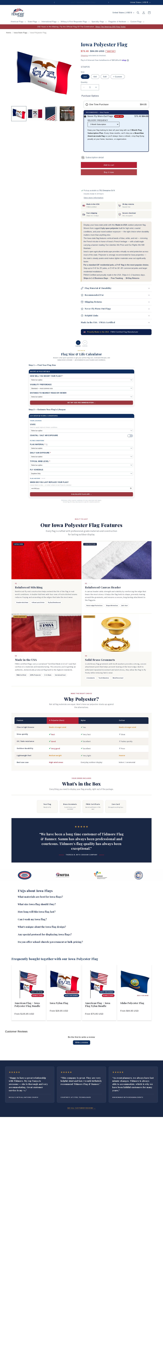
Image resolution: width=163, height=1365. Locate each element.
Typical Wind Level (40, 461)
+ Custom (117, 77)
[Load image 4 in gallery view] (67, 113)
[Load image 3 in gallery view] (51, 113)
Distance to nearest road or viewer (48, 393)
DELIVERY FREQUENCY (98, 120)
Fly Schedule (36, 470)
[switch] (130, 435)
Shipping (84, 55)
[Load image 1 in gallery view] (18, 113)
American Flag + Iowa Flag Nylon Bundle (97, 1005)
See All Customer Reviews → (81, 1108)
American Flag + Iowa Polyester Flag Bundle (27, 1005)
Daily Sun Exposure (40, 453)
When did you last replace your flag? (49, 482)
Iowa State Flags (20, 32)
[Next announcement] (108, 2)
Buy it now (109, 172)
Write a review (81, 1042)
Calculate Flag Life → (81, 494)
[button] (18, 21)
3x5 (85, 77)
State (33, 424)
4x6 (95, 77)
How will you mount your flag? (46, 376)
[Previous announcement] (54, 2)
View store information (93, 198)
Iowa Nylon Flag (59, 1003)
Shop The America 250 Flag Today (110, 27)
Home (8, 32)
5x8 (105, 77)
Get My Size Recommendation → (81, 403)
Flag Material (38, 444)
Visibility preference (41, 385)
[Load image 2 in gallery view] (35, 113)
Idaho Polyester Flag (132, 1003)
